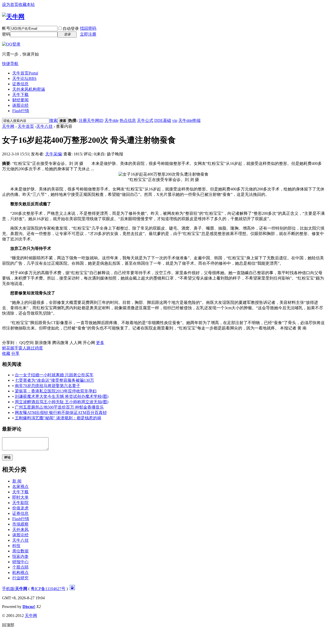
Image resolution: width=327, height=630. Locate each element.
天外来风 (28, 89)
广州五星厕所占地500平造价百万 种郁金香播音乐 (59, 407)
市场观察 (20, 524)
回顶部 (8, 625)
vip (174, 120)
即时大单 (20, 497)
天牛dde (111, 120)
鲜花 (6, 348)
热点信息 (128, 120)
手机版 (8, 588)
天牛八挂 (44, 126)
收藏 (6, 353)
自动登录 (71, 28)
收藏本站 (26, 4)
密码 (6, 34)
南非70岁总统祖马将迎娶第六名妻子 (47, 385)
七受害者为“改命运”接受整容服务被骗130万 (54, 380)
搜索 (53, 120)
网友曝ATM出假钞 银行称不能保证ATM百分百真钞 (61, 412)
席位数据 (20, 551)
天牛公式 (145, 120)
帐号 (6, 28)
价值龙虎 (20, 508)
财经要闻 (20, 100)
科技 (16, 545)
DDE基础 (162, 120)
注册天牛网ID (91, 120)
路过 (31, 348)
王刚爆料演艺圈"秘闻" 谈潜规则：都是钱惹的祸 (58, 418)
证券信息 (20, 84)
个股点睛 (20, 567)
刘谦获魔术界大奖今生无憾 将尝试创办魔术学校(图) (61, 396)
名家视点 (20, 486)
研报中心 (20, 562)
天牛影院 (20, 502)
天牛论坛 (24, 78)
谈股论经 (20, 105)
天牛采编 (53, 154)
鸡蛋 (39, 348)
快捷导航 (10, 63)
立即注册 (88, 34)
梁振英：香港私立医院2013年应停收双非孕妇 (56, 391)
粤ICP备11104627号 (48, 588)
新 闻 (16, 481)
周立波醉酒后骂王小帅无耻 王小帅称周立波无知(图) (61, 402)
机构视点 (20, 572)
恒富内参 (20, 556)
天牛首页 (25, 73)
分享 (15, 353)
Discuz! (28, 606)
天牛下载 (20, 94)
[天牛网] (13, 16)
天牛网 (8, 126)
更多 (100, 342)
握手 (14, 348)
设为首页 (10, 4)
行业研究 (20, 578)
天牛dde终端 (189, 120)
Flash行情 (20, 111)
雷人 (22, 348)
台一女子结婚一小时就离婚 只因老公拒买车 (54, 375)
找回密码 (88, 28)
